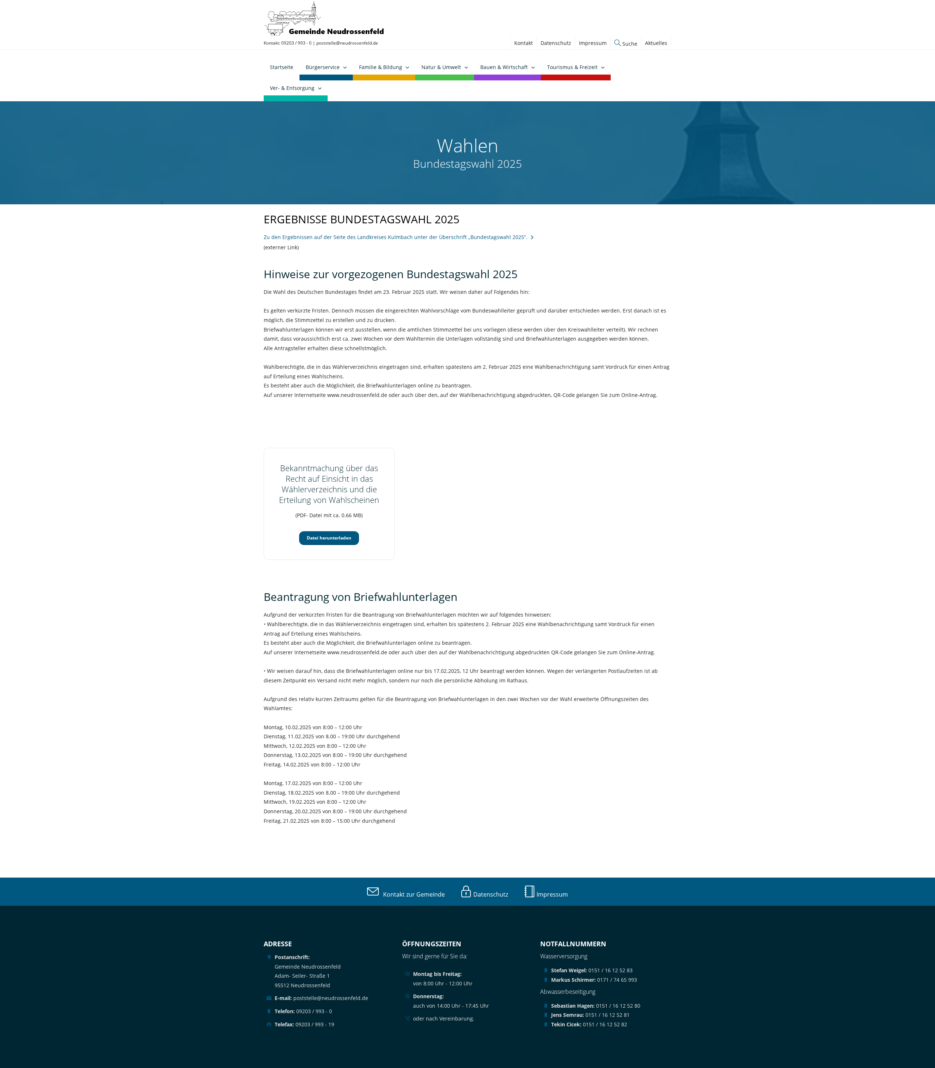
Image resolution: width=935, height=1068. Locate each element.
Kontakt (523, 42)
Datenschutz (556, 42)
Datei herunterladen (329, 538)
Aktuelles (656, 42)
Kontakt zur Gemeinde (412, 894)
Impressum (593, 42)
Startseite (281, 67)
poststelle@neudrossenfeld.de (347, 43)
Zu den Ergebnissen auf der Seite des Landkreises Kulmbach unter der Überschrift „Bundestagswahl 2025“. (395, 237)
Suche (629, 43)
